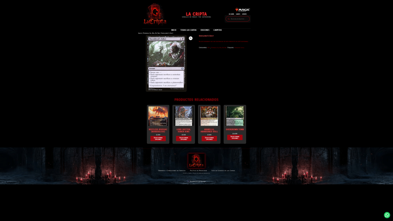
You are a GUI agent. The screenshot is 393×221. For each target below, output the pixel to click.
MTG (208, 47)
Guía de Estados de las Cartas (223, 170)
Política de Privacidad (198, 170)
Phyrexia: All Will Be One (151, 33)
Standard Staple (239, 47)
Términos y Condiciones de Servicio (171, 170)
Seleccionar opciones (158, 138)
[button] (191, 38)
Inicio (140, 33)
